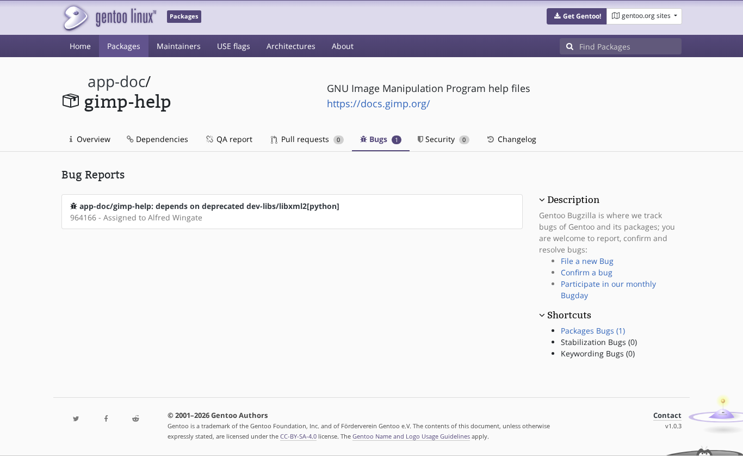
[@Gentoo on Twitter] (76, 419)
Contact (667, 415)
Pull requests (309, 139)
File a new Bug (587, 261)
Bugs (382, 139)
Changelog (516, 139)
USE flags (233, 46)
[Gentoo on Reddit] (135, 419)
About (343, 46)
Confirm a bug (586, 272)
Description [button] (573, 199)
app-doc (116, 81)
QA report (233, 139)
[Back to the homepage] (109, 18)
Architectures (291, 46)
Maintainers (179, 46)
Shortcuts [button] (569, 315)
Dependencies (161, 139)
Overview (92, 139)
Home (80, 46)
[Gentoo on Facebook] (105, 419)
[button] (577, 16)
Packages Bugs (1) (593, 330)
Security (444, 139)
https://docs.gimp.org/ (378, 103)
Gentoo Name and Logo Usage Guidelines (411, 436)
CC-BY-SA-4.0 (298, 436)
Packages (123, 46)
